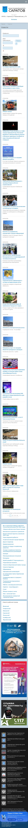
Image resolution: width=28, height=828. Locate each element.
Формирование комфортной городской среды (11, 596)
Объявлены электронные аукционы (13, 327)
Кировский (6, 613)
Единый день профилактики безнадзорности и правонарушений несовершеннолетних (14, 257)
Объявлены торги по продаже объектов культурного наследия (12, 348)
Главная (3, 24)
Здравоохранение (8, 544)
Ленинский (6, 615)
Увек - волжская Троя (9, 593)
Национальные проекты (10, 562)
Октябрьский (6, 617)
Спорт (4, 589)
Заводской (6, 610)
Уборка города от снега (10, 591)
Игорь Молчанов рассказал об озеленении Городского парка (12, 305)
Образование (7, 569)
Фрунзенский (7, 619)
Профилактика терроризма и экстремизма (11, 581)
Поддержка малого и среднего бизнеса (12, 578)
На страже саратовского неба (11, 67)
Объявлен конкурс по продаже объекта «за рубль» (12, 158)
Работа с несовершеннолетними (12, 584)
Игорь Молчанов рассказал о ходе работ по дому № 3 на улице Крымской (13, 487)
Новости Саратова (8, 567)
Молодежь (6, 558)
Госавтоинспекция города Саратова (13, 539)
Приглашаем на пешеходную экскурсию (11, 510)
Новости (10, 24)
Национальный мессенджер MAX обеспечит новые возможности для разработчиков (13, 395)
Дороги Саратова (8, 542)
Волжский (6, 606)
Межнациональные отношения (12, 556)
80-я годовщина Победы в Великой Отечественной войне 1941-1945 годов (14, 526)
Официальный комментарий (11, 571)
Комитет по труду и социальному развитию (12, 547)
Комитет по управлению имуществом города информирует (13, 232)
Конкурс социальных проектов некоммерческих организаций (12, 550)
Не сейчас (20, 819)
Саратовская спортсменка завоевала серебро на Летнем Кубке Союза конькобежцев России (14, 371)
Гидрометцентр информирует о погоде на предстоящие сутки (12, 281)
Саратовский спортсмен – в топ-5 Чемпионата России (13, 418)
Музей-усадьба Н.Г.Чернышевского (13, 560)
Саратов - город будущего (10, 587)
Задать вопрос (11, 819)
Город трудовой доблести (10, 537)
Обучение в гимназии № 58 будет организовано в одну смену (13, 87)
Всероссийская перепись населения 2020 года (13, 534)
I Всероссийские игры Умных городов (14, 529)
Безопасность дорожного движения (13, 531)
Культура (5, 553)
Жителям (14, 19)
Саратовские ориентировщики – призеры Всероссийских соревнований (13, 182)
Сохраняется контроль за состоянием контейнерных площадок (14, 207)
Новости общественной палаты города (14, 565)
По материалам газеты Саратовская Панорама (13, 574)
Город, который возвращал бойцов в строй (14, 441)
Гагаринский (6, 608)
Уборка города (7, 111)
